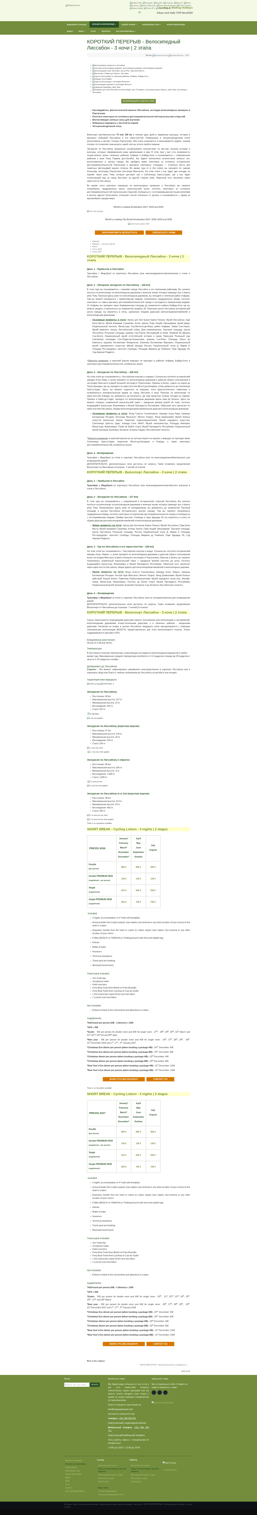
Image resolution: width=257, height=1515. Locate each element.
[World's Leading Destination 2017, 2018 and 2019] (138, 211)
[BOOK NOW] (144, 232)
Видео (70, 31)
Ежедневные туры (151, 25)
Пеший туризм (128, 25)
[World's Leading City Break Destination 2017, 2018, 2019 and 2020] (138, 224)
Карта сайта (103, 1488)
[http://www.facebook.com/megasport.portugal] (154, 1392)
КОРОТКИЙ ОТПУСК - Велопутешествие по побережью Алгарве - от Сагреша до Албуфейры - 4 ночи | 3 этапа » (165, 1365)
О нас (93, 31)
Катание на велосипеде (103, 24)
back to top (185, 1371)
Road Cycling (103, 1482)
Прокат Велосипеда (176, 25)
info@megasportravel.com (120, 1409)
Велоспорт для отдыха (107, 1465)
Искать (94, 1385)
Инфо (81, 31)
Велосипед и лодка (106, 1478)
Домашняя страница (77, 25)
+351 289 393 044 (127, 1418)
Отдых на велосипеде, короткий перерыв (112, 1470)
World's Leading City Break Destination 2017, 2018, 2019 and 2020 (138, 219)
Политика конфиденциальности (111, 1495)
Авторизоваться (170, 1470)
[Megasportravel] (73, 5)
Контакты (106, 31)
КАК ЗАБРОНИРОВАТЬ (125, 31)
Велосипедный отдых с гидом (110, 1475)
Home (75, 1504)
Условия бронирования (107, 1491)
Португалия (138, 1504)
